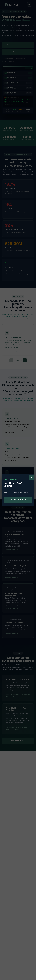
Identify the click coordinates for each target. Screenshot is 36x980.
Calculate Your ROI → (18, 500)
